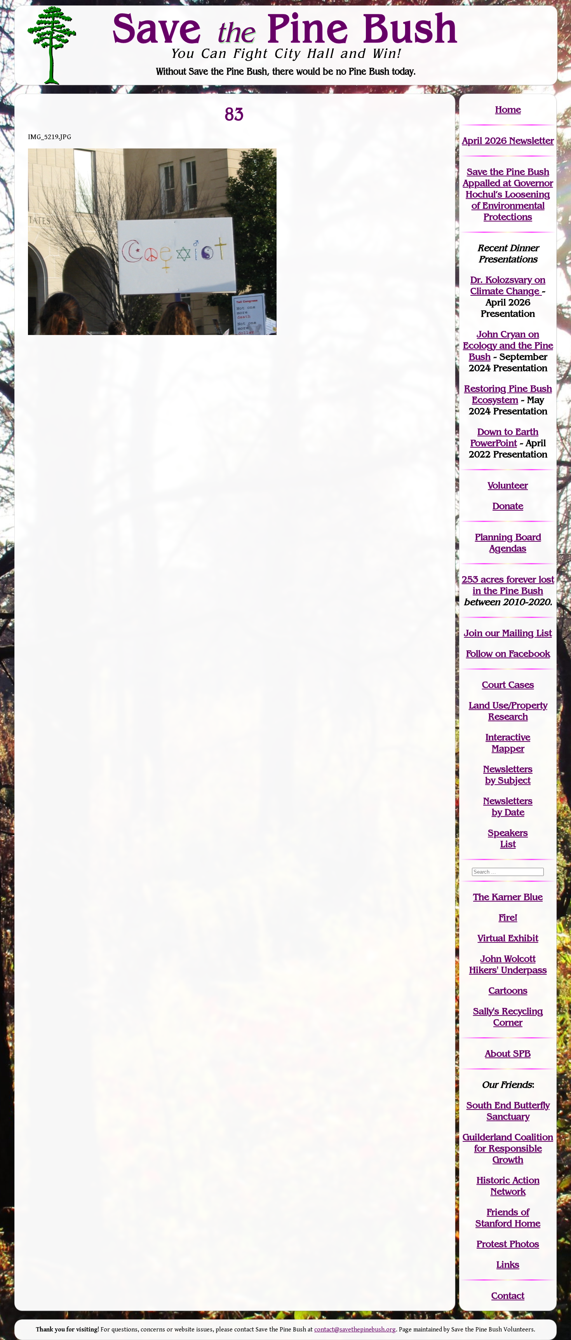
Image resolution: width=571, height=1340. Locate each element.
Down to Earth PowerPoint (504, 437)
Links (507, 1264)
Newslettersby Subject (508, 774)
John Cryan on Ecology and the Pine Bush (508, 345)
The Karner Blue (508, 896)
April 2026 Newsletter (508, 140)
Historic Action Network (508, 1185)
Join (473, 633)
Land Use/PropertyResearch (508, 711)
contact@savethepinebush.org (355, 1329)
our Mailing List (517, 633)
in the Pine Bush (513, 585)
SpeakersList (508, 838)
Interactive (508, 737)
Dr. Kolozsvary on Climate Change (507, 285)
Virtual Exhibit (508, 938)
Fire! (508, 917)
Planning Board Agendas (508, 542)
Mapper (508, 748)
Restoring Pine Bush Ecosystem (508, 394)
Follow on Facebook (508, 653)
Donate (508, 505)
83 (234, 113)
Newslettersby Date (508, 806)
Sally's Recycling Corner (508, 1016)
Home (508, 109)
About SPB (508, 1053)
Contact (507, 1295)
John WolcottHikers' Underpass (508, 964)
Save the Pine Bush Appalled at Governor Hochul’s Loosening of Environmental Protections (508, 194)
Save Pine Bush (286, 27)
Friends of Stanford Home (507, 1217)
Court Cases (508, 684)
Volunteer (508, 485)
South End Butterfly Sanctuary (508, 1110)
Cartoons (508, 990)
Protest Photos (508, 1243)
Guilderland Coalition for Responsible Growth (508, 1148)
